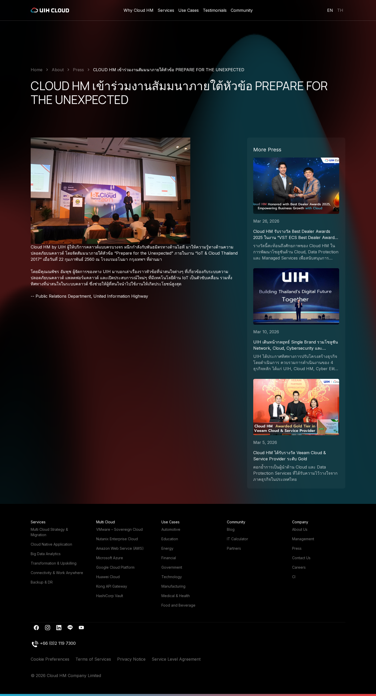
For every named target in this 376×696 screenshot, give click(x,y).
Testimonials (215, 10)
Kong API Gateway (111, 586)
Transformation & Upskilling (53, 563)
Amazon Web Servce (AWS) (120, 548)
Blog (231, 529)
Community (242, 10)
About (58, 69)
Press (78, 69)
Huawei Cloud (108, 577)
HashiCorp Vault (109, 596)
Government (171, 567)
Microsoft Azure (109, 558)
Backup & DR (42, 582)
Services (166, 10)
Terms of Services (93, 659)
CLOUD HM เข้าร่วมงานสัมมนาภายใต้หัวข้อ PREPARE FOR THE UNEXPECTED (168, 69)
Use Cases (188, 10)
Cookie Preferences (50, 659)
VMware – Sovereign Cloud (119, 529)
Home (36, 69)
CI (293, 577)
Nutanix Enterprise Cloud (117, 539)
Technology (171, 577)
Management (303, 539)
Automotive (170, 529)
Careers (299, 567)
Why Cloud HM (138, 10)
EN (330, 10)
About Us (299, 529)
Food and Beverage (178, 605)
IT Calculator (237, 539)
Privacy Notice (131, 659)
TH (340, 10)
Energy (167, 548)
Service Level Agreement (176, 659)
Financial (168, 558)
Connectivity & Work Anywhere (57, 572)
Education (169, 539)
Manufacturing (173, 586)
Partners (234, 548)
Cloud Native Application (51, 544)
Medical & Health (175, 596)
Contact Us (301, 558)
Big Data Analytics (46, 554)
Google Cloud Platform (115, 567)
